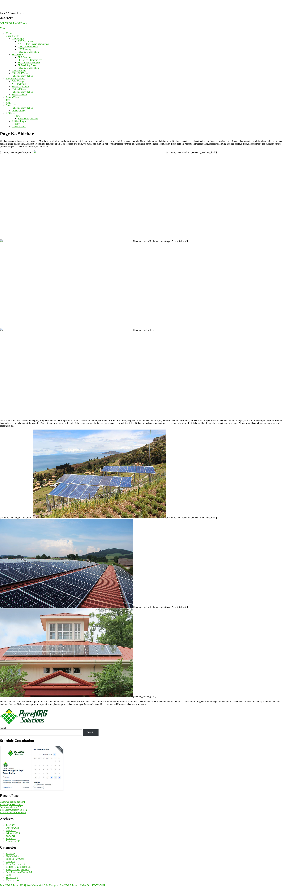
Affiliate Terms (19, 126)
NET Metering (25, 49)
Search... (91, 732)
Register (16, 124)
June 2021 (11, 838)
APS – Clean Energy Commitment (34, 44)
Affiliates (10, 113)
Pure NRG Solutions (20, 5)
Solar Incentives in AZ (10, 807)
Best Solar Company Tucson (13, 810)
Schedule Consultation (28, 52)
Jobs (8, 100)
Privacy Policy (18, 110)
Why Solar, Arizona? (15, 78)
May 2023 (11, 830)
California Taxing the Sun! (12, 802)
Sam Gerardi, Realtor (28, 118)
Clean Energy (12, 36)
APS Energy (18, 38)
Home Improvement (15, 864)
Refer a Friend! (13, 97)
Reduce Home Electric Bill (18, 867)
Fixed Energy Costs (15, 859)
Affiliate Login (19, 121)
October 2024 (12, 827)
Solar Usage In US (20, 86)
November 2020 (13, 841)
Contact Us (11, 105)
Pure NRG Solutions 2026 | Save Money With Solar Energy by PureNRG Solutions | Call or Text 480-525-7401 (52, 885)
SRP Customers (25, 57)
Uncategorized (13, 880)
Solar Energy (18, 81)
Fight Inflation (12, 856)
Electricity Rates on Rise (11, 804)
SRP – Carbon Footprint (29, 62)
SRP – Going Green (27, 65)
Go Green (10, 861)
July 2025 (10, 825)
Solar (8, 875)
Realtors (16, 116)
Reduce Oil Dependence (17, 869)
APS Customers (25, 41)
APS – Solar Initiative (28, 46)
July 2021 (10, 835)
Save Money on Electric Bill (19, 872)
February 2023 (13, 833)
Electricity (10, 853)
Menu (2, 28)
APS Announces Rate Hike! (13, 812)
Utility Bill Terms (20, 73)
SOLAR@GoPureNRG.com (13, 23)
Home (9, 33)
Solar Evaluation (19, 94)
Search (3, 728)
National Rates (19, 70)
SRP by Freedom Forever (30, 60)
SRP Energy (17, 54)
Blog (8, 102)
